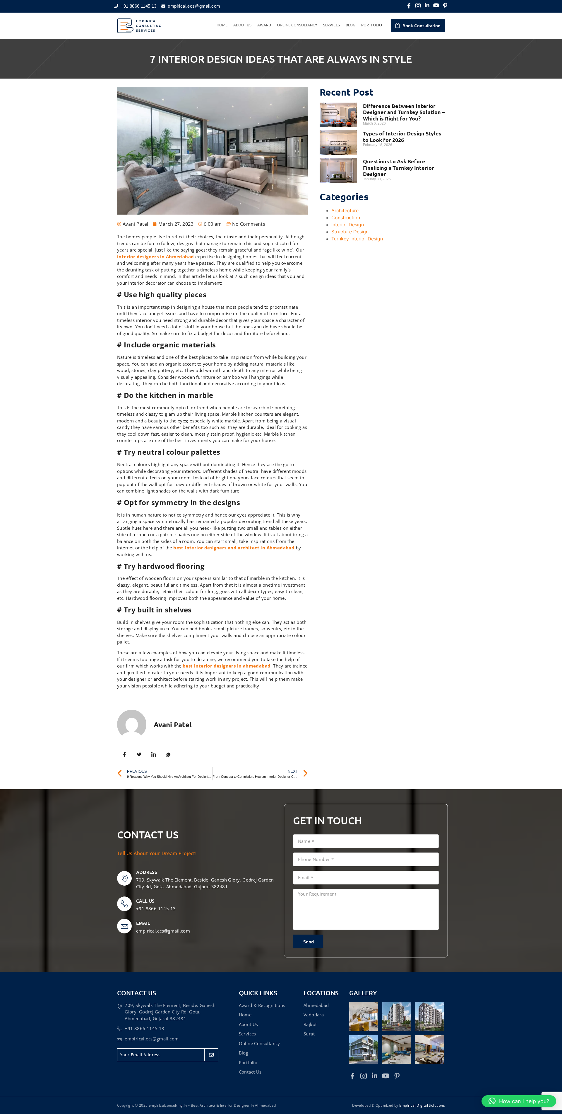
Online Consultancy (297, 24)
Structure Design (350, 232)
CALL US (145, 900)
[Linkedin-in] (427, 5)
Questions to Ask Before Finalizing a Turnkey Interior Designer (398, 167)
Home (222, 24)
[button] (519, 1101)
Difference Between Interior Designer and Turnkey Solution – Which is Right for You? (404, 112)
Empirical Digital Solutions (422, 1105)
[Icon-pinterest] (445, 5)
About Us (242, 24)
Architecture (345, 210)
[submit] (211, 1054)
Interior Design (347, 224)
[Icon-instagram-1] (418, 5)
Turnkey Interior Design (357, 239)
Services (331, 24)
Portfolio (371, 24)
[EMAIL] (124, 926)
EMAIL (143, 923)
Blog (350, 24)
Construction (345, 217)
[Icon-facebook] (409, 5)
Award (264, 24)
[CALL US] (124, 903)
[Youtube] (436, 5)
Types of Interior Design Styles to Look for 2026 (402, 136)
